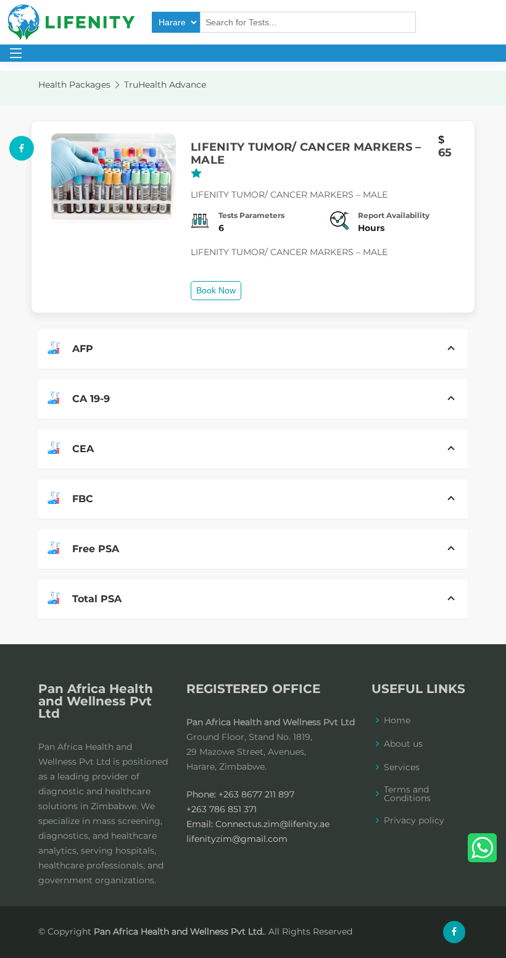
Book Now (216, 290)
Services (402, 767)
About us (403, 743)
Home (397, 720)
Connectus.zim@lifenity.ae (272, 824)
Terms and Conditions (407, 793)
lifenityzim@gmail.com (237, 838)
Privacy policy (414, 820)
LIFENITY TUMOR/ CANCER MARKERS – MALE (306, 154)
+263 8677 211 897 (256, 794)
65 (445, 152)
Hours (371, 228)
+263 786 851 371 (221, 809)
